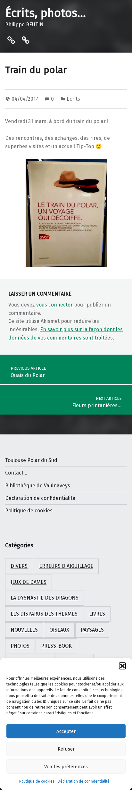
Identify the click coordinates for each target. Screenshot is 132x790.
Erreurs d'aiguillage (66, 566)
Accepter (66, 731)
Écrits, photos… (45, 13)
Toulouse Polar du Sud (31, 460)
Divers (19, 566)
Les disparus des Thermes (44, 614)
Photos (20, 646)
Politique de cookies (36, 781)
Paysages (92, 630)
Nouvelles (24, 630)
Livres (97, 614)
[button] (122, 666)
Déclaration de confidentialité (84, 781)
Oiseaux (59, 630)
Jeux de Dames (28, 582)
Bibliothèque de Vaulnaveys (37, 486)
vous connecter (54, 305)
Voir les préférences (66, 766)
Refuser (66, 749)
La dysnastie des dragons (44, 598)
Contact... (16, 473)
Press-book (56, 646)
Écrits (73, 99)
